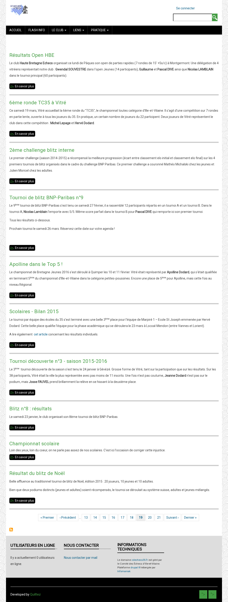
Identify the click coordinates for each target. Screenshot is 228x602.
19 (142, 517)
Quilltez (35, 594)
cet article (41, 334)
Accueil (15, 30)
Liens (77, 30)
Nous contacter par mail (80, 557)
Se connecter (185, 8)
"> (203, 594)
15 (105, 517)
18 (133, 517)
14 (96, 517)
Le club (58, 30)
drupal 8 (135, 567)
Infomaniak (123, 571)
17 (124, 517)
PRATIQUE (98, 30)
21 (160, 517)
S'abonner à (11, 529)
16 (115, 517)
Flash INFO (36, 30)
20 (151, 517)
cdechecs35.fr (140, 560)
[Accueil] (19, 10)
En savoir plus (25, 86)
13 (87, 517)
